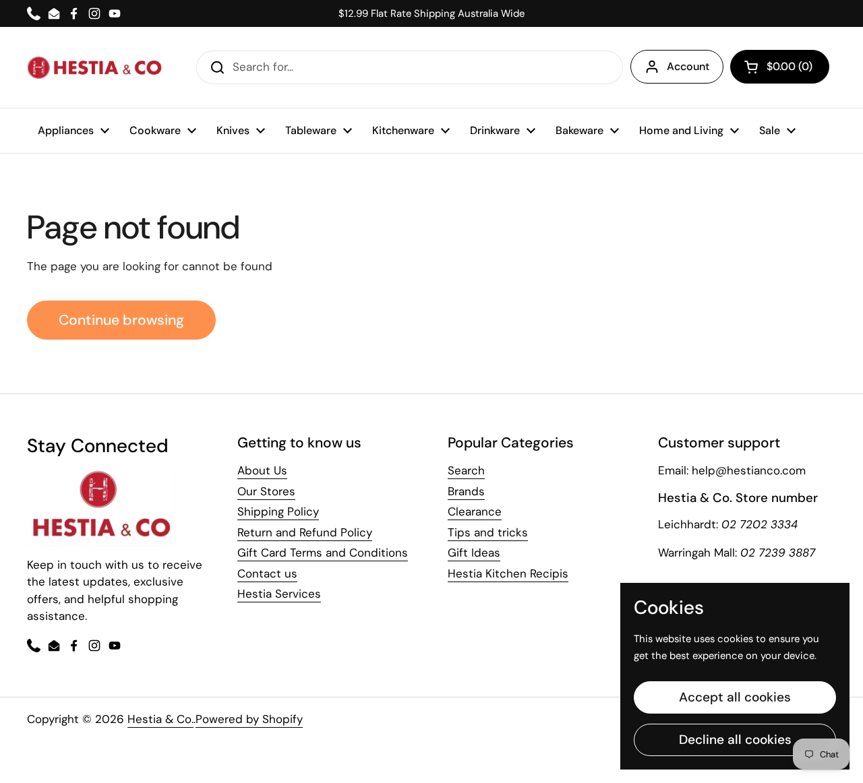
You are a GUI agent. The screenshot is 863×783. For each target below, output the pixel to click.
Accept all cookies (735, 697)
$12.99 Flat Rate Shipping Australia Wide (431, 14)
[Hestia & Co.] (94, 67)
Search (466, 470)
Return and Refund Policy (304, 532)
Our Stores (266, 491)
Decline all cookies (735, 739)
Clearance (475, 511)
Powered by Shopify (249, 719)
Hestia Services (279, 593)
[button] (779, 67)
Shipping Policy (278, 511)
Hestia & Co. (160, 719)
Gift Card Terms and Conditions (322, 552)
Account (688, 66)
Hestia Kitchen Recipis (508, 573)
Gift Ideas (474, 552)
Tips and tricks (488, 532)
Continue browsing (121, 320)
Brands (466, 491)
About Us (262, 470)
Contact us (267, 573)
